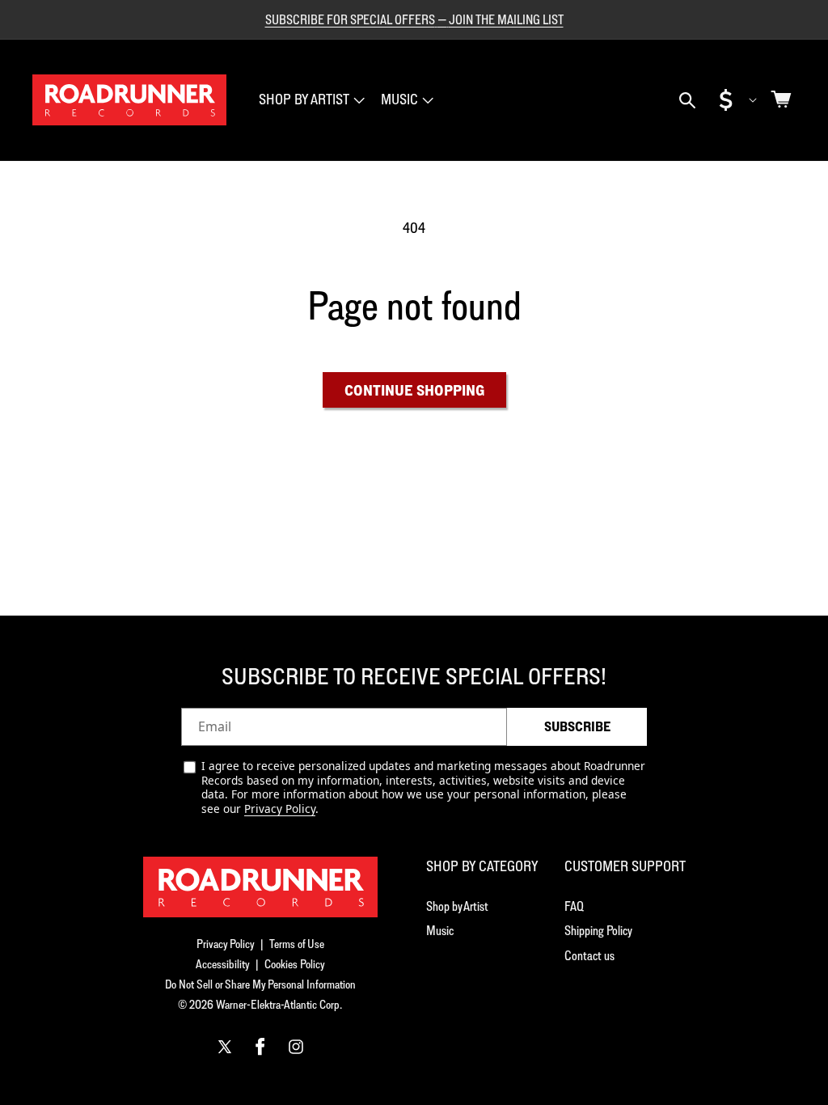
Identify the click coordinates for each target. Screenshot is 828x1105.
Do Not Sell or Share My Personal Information (260, 984)
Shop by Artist (457, 906)
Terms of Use (296, 943)
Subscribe (577, 726)
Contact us (589, 955)
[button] (310, 100)
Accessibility (223, 964)
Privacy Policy (279, 808)
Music (399, 99)
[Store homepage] (260, 887)
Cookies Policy (294, 964)
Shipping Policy (598, 930)
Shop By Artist (304, 99)
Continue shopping (414, 390)
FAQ (574, 906)
